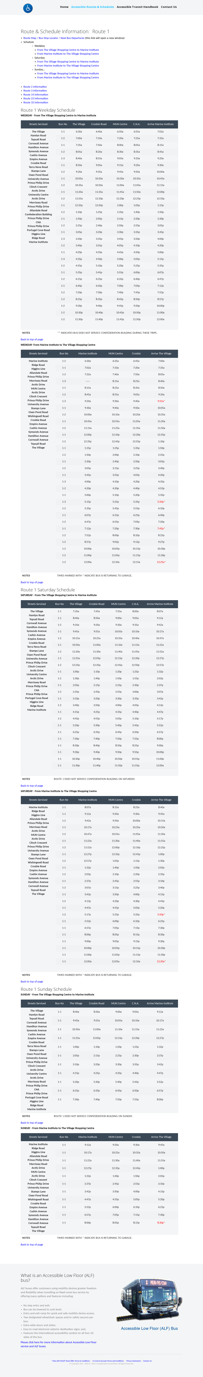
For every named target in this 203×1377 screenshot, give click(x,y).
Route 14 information (35, 94)
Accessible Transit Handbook (137, 7)
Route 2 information (35, 87)
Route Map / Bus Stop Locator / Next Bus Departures (53, 38)
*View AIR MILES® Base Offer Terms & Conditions (71, 1361)
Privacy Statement (133, 1361)
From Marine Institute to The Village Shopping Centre (68, 54)
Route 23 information (35, 98)
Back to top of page (32, 339)
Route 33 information (35, 102)
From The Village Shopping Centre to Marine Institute (68, 50)
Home (64, 7)
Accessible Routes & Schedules (92, 7)
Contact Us (169, 7)
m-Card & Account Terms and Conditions (108, 1361)
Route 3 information (35, 90)
